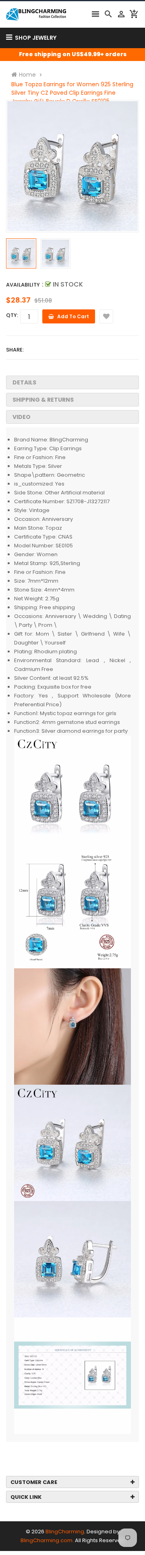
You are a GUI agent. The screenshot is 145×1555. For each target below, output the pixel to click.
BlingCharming (65, 1531)
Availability (23, 285)
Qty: (12, 315)
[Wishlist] (106, 316)
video (21, 417)
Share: (15, 350)
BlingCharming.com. (47, 1540)
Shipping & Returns (43, 400)
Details (24, 382)
